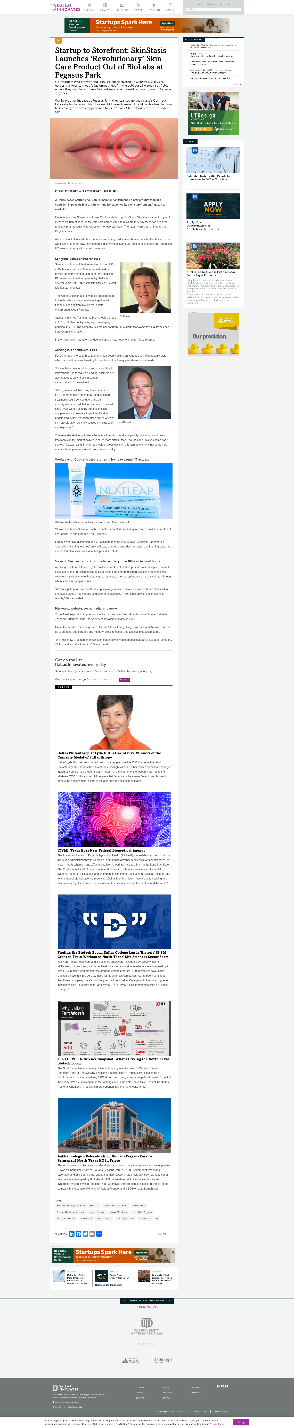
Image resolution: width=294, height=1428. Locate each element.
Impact (138, 10)
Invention (154, 10)
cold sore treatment (116, 1205)
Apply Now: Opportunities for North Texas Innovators (211, 54)
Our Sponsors (196, 1387)
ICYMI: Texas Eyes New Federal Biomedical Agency (102, 851)
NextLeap (100, 533)
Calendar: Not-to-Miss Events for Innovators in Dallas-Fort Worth (213, 46)
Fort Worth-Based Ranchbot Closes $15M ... (212, 78)
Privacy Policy (221, 1412)
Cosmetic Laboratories (70, 1212)
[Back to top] (280, 1406)
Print (164, 1233)
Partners (225, 4)
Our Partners (196, 1393)
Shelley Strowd (125, 1218)
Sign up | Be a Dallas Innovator (171, 1412)
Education (122, 10)
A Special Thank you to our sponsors (147, 1301)
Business (89, 10)
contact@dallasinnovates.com (67, 1403)
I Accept (241, 1422)
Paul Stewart (104, 1218)
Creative (105, 10)
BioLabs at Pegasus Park (71, 1205)
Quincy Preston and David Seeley (80, 191)
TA (157, 1218)
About (200, 4)
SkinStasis (145, 1218)
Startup (170, 10)
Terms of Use (200, 1412)
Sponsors (212, 4)
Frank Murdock (118, 1212)
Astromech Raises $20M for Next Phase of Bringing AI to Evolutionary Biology (211, 71)
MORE (236, 85)
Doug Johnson (97, 1212)
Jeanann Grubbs (66, 1218)
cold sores (139, 1205)
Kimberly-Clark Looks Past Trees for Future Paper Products (212, 63)
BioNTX (94, 1205)
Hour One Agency (142, 1212)
